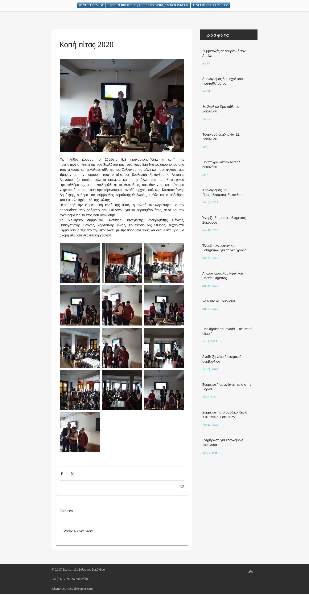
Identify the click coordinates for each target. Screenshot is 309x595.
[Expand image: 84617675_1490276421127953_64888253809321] (80, 348)
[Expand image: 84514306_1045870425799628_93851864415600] (122, 390)
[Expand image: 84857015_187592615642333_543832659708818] (122, 305)
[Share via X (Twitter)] (72, 474)
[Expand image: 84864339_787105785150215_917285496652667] (164, 263)
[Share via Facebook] (62, 474)
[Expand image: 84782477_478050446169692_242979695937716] (164, 305)
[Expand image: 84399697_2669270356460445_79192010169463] (80, 432)
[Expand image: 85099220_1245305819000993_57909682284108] (80, 263)
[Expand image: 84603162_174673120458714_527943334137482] (122, 348)
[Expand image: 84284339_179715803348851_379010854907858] (164, 390)
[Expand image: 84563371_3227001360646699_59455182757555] (164, 348)
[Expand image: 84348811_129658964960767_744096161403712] (80, 390)
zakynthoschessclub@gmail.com (72, 588)
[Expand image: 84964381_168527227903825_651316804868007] (122, 263)
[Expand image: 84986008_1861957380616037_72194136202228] (80, 305)
